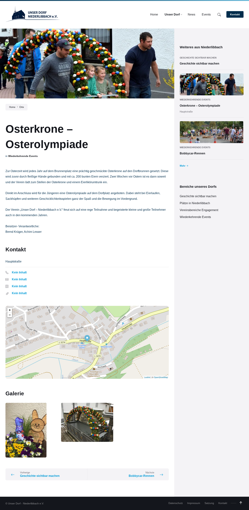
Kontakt (235, 14)
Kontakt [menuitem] (222, 503)
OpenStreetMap (161, 377)
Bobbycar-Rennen (192, 153)
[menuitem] (154, 14)
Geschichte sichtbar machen (198, 58)
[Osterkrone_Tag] (87, 422)
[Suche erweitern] (219, 14)
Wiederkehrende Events (23, 156)
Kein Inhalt (19, 272)
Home (12, 107)
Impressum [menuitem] (193, 503)
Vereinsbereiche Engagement (199, 210)
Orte (21, 107)
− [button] (10, 315)
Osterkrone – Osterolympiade (200, 105)
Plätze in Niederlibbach (195, 203)
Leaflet (147, 377)
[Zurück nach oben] (241, 503)
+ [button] (10, 310)
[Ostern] (31, 430)
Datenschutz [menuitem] (175, 503)
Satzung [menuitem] (209, 503)
